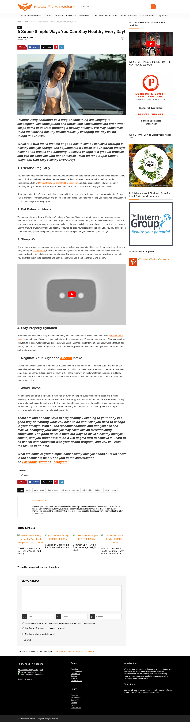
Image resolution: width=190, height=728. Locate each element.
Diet (46, 15)
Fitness (57, 15)
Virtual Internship (128, 15)
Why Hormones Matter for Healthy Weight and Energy (29, 551)
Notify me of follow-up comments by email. (45, 628)
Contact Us (75, 674)
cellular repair (39, 251)
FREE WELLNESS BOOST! (105, 15)
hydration (98, 490)
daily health (65, 490)
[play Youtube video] (71, 294)
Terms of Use (76, 681)
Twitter (44, 462)
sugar (114, 490)
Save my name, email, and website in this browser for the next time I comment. (61, 623)
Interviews (84, 15)
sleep (107, 490)
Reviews (70, 15)
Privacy (74, 678)
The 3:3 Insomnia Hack (30, 15)
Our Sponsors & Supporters (154, 15)
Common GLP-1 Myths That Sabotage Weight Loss (84, 547)
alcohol (28, 490)
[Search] (153, 6)
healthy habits (87, 490)
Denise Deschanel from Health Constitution (58, 183)
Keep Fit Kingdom (25, 679)
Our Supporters (77, 671)
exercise (75, 490)
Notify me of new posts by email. (40, 634)
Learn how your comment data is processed (74, 651)
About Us (74, 669)
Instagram (60, 462)
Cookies (74, 676)
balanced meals (52, 490)
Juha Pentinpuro (25, 37)
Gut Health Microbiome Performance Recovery (57, 546)
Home (20, 22)
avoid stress (39, 490)
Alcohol (66, 358)
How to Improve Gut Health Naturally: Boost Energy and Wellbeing (112, 551)
